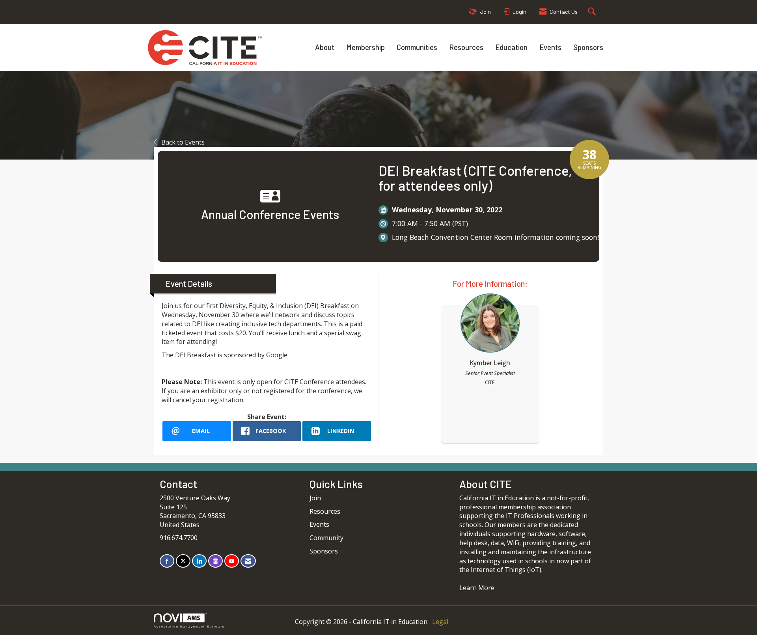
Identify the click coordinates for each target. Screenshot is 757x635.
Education (511, 47)
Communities (417, 47)
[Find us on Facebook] (167, 561)
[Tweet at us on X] (183, 561)
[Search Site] (593, 12)
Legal (440, 621)
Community (326, 537)
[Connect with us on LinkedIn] (199, 561)
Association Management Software (189, 626)
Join (315, 498)
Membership (365, 47)
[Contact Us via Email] (248, 561)
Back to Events (183, 142)
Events (550, 47)
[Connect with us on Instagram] (215, 561)
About (324, 47)
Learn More (476, 587)
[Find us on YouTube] (231, 561)
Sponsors (588, 47)
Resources (466, 47)
